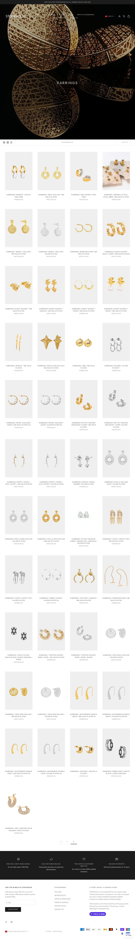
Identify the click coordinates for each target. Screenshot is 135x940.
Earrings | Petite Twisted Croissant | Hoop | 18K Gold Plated (84, 425)
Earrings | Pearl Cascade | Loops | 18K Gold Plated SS (19, 424)
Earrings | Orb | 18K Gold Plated (84, 367)
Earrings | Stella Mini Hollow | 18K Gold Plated (51, 540)
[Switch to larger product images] (4, 142)
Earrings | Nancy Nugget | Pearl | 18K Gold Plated (116, 310)
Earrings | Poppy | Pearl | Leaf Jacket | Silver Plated (51, 483)
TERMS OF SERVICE (61, 902)
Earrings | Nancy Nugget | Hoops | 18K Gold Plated (84, 310)
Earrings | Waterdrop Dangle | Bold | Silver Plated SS (116, 715)
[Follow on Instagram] (12, 922)
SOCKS (62, 14)
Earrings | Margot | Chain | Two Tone (19, 196)
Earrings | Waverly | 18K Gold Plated (83, 772)
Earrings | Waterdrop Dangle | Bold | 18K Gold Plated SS (83, 715)
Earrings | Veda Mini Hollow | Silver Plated (51, 715)
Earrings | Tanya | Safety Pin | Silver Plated (18, 599)
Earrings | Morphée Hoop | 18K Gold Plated (83, 253)
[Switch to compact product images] (11, 142)
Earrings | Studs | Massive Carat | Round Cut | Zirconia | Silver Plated (83, 541)
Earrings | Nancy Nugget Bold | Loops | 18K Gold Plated (116, 253)
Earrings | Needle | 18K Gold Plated (18, 367)
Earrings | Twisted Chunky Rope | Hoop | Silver (84, 656)
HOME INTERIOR (58, 18)
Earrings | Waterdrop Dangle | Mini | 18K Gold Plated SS (18, 772)
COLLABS (58, 892)
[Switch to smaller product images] (8, 142)
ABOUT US (74, 18)
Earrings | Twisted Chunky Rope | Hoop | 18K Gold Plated (51, 656)
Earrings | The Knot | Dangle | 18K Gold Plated (83, 599)
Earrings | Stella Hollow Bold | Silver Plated (116, 483)
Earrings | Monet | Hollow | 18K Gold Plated (18, 253)
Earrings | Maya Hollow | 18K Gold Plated (51, 196)
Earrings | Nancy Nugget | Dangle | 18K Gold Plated (51, 310)
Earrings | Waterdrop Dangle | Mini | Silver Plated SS (51, 772)
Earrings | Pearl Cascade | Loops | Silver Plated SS (51, 424)
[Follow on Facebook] (6, 922)
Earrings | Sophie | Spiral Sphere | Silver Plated (83, 483)
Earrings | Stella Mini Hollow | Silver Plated (18, 540)
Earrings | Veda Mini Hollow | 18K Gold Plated (18, 715)
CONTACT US (59, 909)
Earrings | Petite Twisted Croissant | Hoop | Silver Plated (116, 425)
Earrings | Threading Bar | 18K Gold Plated (116, 599)
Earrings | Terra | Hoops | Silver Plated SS (51, 599)
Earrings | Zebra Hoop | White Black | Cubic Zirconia (116, 772)
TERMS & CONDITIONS (62, 899)
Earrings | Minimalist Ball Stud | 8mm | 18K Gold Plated (116, 196)
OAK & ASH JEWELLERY (45, 14)
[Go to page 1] (61, 841)
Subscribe (13, 909)
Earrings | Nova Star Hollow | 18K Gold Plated (51, 367)
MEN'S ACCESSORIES (85, 14)
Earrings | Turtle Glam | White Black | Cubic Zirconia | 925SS (18, 657)
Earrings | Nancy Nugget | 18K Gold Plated (18, 310)
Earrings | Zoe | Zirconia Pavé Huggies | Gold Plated (18, 829)
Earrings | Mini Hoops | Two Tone (83, 196)
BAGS (71, 14)
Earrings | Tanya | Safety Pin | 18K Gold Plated (116, 540)
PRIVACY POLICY (60, 906)
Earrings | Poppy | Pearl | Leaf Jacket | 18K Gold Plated (18, 483)
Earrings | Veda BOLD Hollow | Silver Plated (116, 656)
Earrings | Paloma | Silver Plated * (116, 367)
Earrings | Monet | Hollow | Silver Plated (51, 253)
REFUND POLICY (60, 895)
